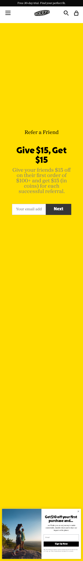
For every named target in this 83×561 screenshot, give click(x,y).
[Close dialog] (78, 511)
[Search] (66, 12)
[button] (8, 12)
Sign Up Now (61, 544)
